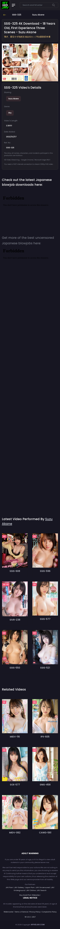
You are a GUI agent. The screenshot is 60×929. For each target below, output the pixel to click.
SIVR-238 (15, 619)
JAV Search (41, 890)
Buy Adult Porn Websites (30, 895)
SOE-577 (15, 784)
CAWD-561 (45, 832)
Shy (10, 113)
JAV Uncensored (43, 887)
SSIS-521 (45, 667)
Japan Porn (30, 887)
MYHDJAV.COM (38, 924)
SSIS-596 (45, 571)
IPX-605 (45, 736)
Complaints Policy (49, 912)
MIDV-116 (15, 736)
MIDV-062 (15, 832)
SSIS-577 (45, 619)
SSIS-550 (15, 667)
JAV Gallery (19, 887)
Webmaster (8, 912)
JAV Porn (9, 887)
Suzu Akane (13, 99)
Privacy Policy (34, 912)
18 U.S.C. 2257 (30, 917)
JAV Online (31, 890)
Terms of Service (21, 912)
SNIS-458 (45, 784)
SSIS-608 (15, 571)
